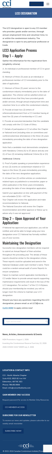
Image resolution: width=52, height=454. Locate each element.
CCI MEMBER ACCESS (15, 407)
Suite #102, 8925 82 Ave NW (14, 378)
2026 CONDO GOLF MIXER (13, 347)
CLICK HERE (8, 308)
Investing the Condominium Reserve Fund (19, 343)
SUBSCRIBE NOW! (13, 431)
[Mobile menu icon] (47, 4)
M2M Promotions (9, 339)
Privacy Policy (44, 451)
